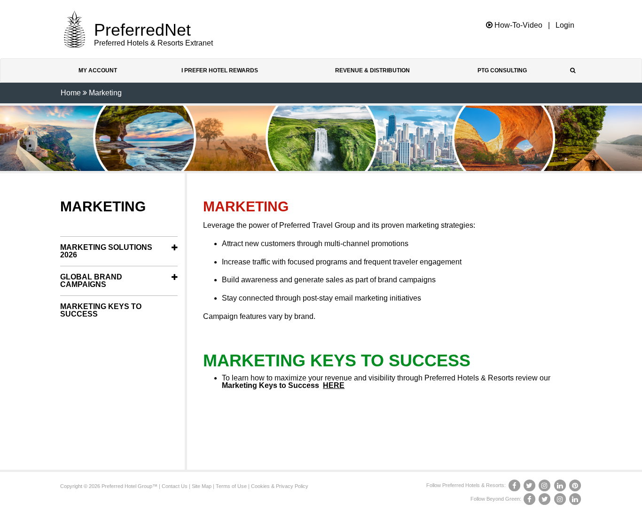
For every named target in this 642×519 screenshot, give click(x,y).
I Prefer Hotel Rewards (219, 70)
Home (71, 93)
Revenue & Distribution (372, 70)
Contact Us (175, 486)
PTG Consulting (502, 70)
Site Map (201, 486)
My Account (97, 70)
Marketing (105, 93)
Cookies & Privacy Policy (279, 486)
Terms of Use (231, 486)
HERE (333, 385)
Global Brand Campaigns (91, 280)
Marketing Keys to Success (100, 310)
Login (565, 25)
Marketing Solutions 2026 (106, 251)
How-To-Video (517, 25)
